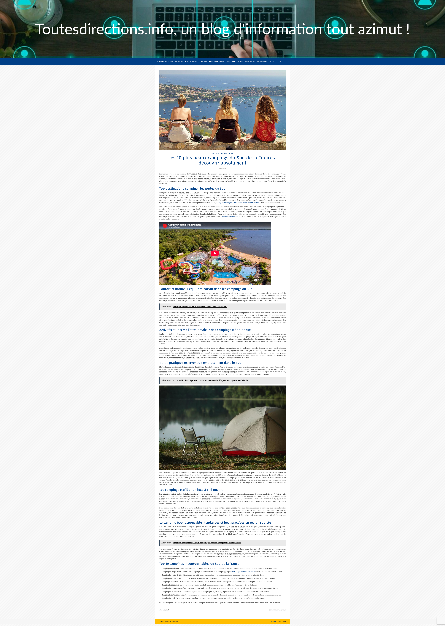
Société (204, 61)
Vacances (179, 61)
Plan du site (282, 621)
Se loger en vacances (246, 61)
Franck (166, 610)
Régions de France (216, 61)
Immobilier (230, 61)
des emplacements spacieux (243, 572)
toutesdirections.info (164, 61)
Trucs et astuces (191, 61)
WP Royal (174, 621)
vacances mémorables (229, 216)
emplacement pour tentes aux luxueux (239, 202)
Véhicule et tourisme (265, 61)
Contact (279, 61)
